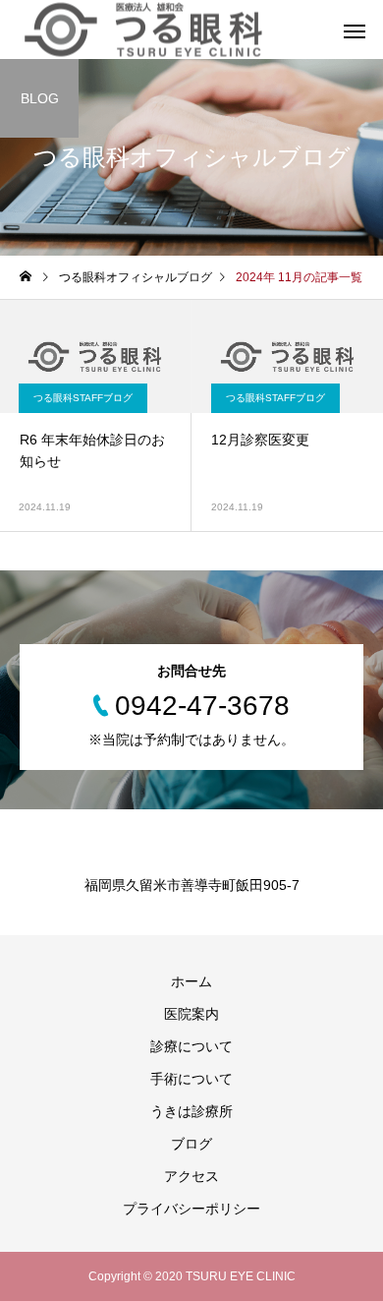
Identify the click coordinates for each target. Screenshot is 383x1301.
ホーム (191, 981)
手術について (191, 1079)
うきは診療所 (191, 1111)
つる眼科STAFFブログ (83, 397)
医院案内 (191, 1014)
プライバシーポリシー (191, 1208)
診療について (191, 1046)
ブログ (191, 1144)
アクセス (191, 1176)
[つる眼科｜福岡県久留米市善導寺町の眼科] (143, 30)
